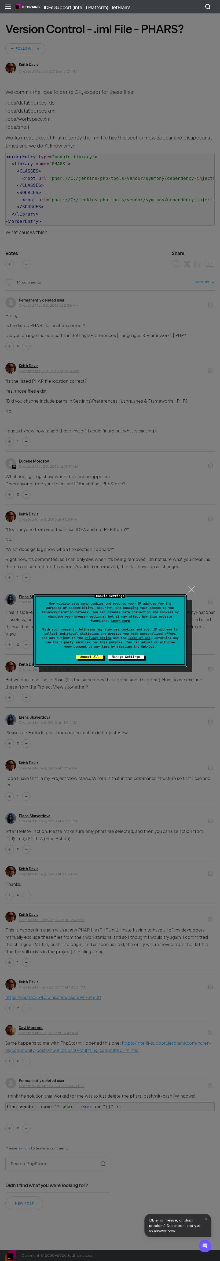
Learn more (120, 621)
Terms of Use (139, 638)
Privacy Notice (98, 638)
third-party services (71, 642)
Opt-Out (147, 646)
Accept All (89, 657)
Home (27, 6)
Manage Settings (126, 657)
